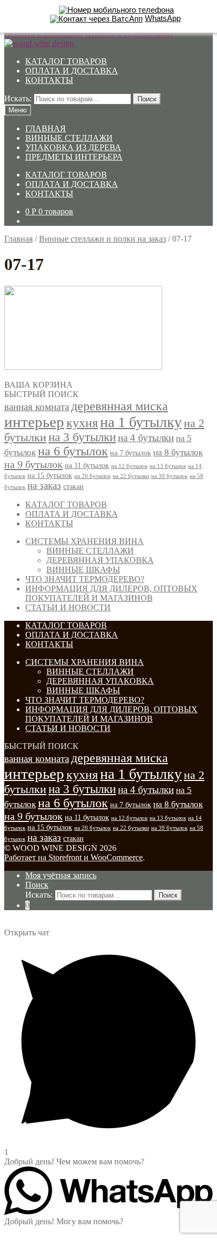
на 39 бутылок (169, 476)
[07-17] (83, 366)
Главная (18, 238)
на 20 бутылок (92, 476)
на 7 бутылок (130, 453)
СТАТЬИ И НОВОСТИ (68, 607)
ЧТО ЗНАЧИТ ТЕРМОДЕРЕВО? (84, 579)
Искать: (18, 98)
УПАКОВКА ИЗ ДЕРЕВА (73, 147)
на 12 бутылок (129, 466)
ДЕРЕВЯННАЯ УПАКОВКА (100, 560)
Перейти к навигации (43, 33)
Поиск (146, 99)
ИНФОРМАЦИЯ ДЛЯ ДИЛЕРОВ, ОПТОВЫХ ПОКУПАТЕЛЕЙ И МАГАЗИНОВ (111, 593)
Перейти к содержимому (129, 33)
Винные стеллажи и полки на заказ (102, 238)
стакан (73, 486)
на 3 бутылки (82, 437)
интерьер (34, 421)
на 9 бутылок (33, 464)
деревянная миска (119, 406)
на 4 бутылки (146, 437)
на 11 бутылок (87, 465)
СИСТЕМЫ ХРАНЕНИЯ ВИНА (84, 541)
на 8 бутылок (178, 452)
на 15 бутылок (49, 475)
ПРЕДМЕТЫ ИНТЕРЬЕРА (74, 156)
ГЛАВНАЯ (45, 128)
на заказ (44, 485)
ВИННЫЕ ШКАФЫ (83, 569)
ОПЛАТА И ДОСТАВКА (71, 70)
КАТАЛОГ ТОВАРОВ (66, 61)
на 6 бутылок (73, 451)
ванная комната (36, 406)
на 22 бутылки (131, 476)
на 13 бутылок (168, 466)
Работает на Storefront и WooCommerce (73, 857)
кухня (82, 423)
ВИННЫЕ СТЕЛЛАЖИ (69, 137)
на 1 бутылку (141, 422)
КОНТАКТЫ (49, 80)
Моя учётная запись (60, 875)
